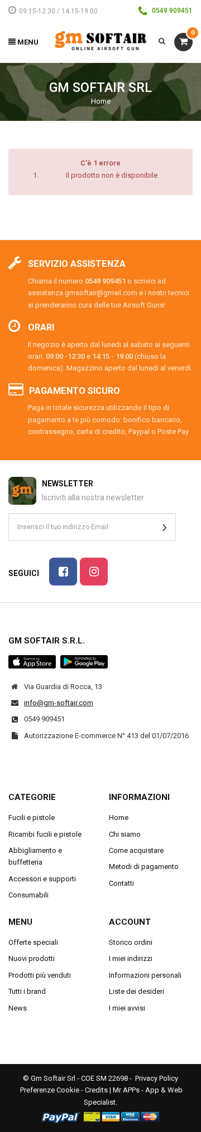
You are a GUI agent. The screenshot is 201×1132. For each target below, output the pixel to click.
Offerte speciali (33, 942)
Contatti (121, 883)
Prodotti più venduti (39, 975)
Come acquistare (136, 850)
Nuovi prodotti (31, 958)
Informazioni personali (145, 975)
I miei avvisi (127, 1008)
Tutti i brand (27, 991)
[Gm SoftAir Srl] (101, 40)
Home (101, 101)
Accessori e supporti (42, 879)
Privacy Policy (156, 1078)
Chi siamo (125, 834)
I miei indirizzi (130, 958)
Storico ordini (130, 942)
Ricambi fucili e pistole (45, 834)
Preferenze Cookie (49, 1090)
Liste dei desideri (136, 991)
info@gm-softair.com (58, 703)
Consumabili (28, 895)
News (17, 1008)
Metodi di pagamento (144, 866)
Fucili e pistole (31, 817)
